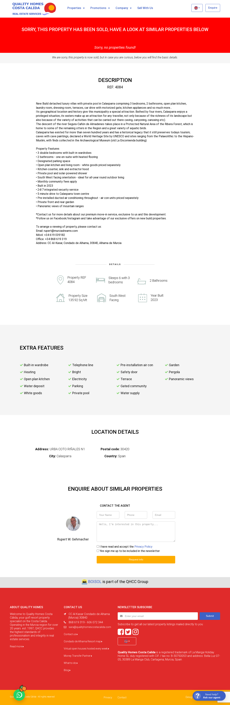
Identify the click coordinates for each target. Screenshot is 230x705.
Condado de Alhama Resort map (82, 641)
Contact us (70, 634)
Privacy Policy (143, 546)
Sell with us (145, 8)
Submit (210, 615)
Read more (16, 646)
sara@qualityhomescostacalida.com (90, 627)
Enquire (212, 7)
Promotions (98, 8)
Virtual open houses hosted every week (86, 648)
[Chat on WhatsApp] (19, 695)
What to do (70, 663)
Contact (122, 697)
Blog (67, 670)
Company (122, 8)
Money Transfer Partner (77, 655)
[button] (197, 8)
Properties (74, 8)
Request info (136, 559)
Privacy (108, 697)
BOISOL (95, 581)
